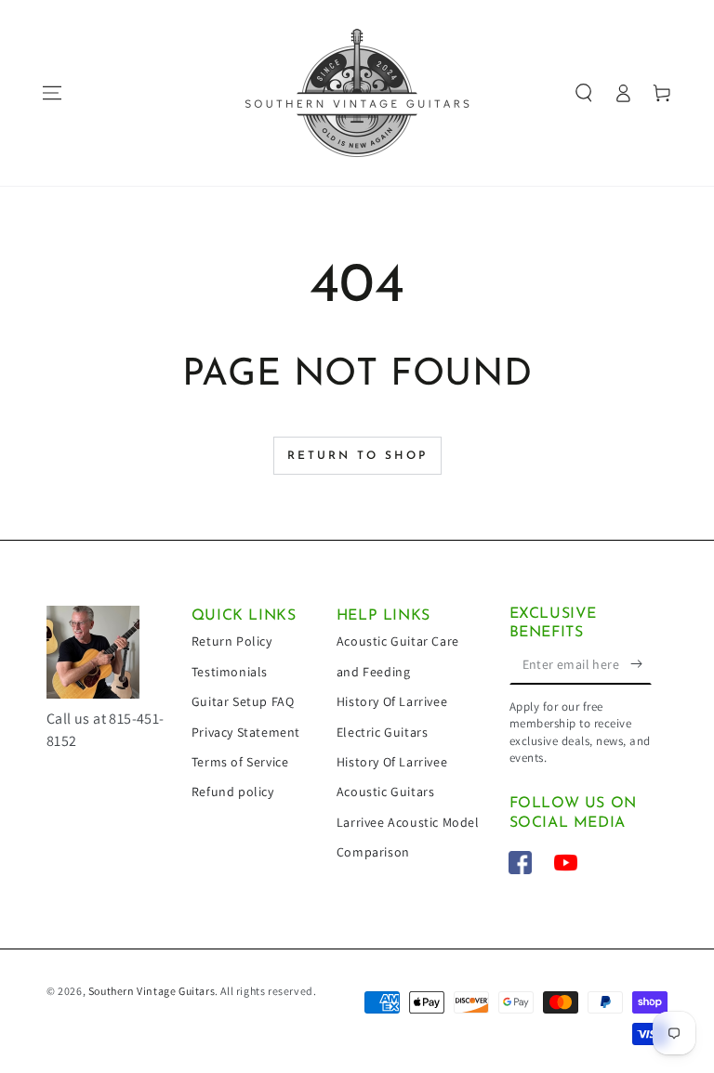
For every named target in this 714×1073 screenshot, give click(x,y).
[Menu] (52, 92)
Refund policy (233, 791)
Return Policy (232, 641)
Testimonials (230, 671)
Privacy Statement (246, 732)
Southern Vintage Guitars (151, 991)
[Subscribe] (641, 663)
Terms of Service (240, 761)
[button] (583, 92)
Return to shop (357, 456)
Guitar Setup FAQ (243, 701)
